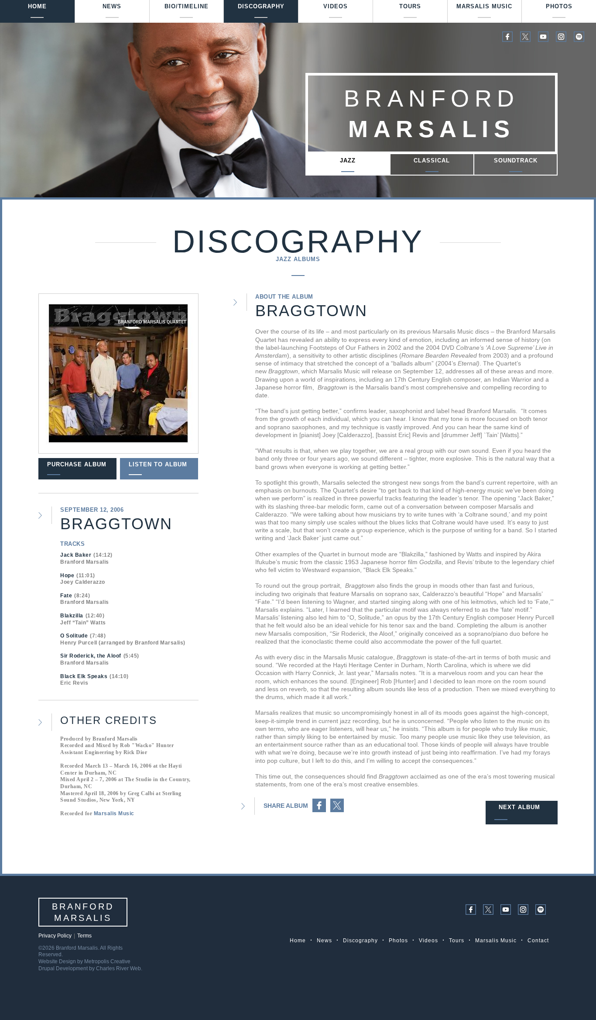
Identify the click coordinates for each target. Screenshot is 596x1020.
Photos (559, 6)
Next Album (519, 807)
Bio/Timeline (186, 6)
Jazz (348, 160)
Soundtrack (516, 160)
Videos (335, 6)
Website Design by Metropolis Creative (84, 961)
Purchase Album (76, 464)
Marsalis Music (484, 6)
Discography (261, 6)
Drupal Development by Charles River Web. (90, 968)
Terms (84, 936)
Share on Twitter (337, 805)
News (112, 6)
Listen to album (158, 464)
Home (37, 6)
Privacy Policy (55, 936)
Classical (432, 160)
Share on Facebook (319, 805)
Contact (538, 940)
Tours (410, 6)
